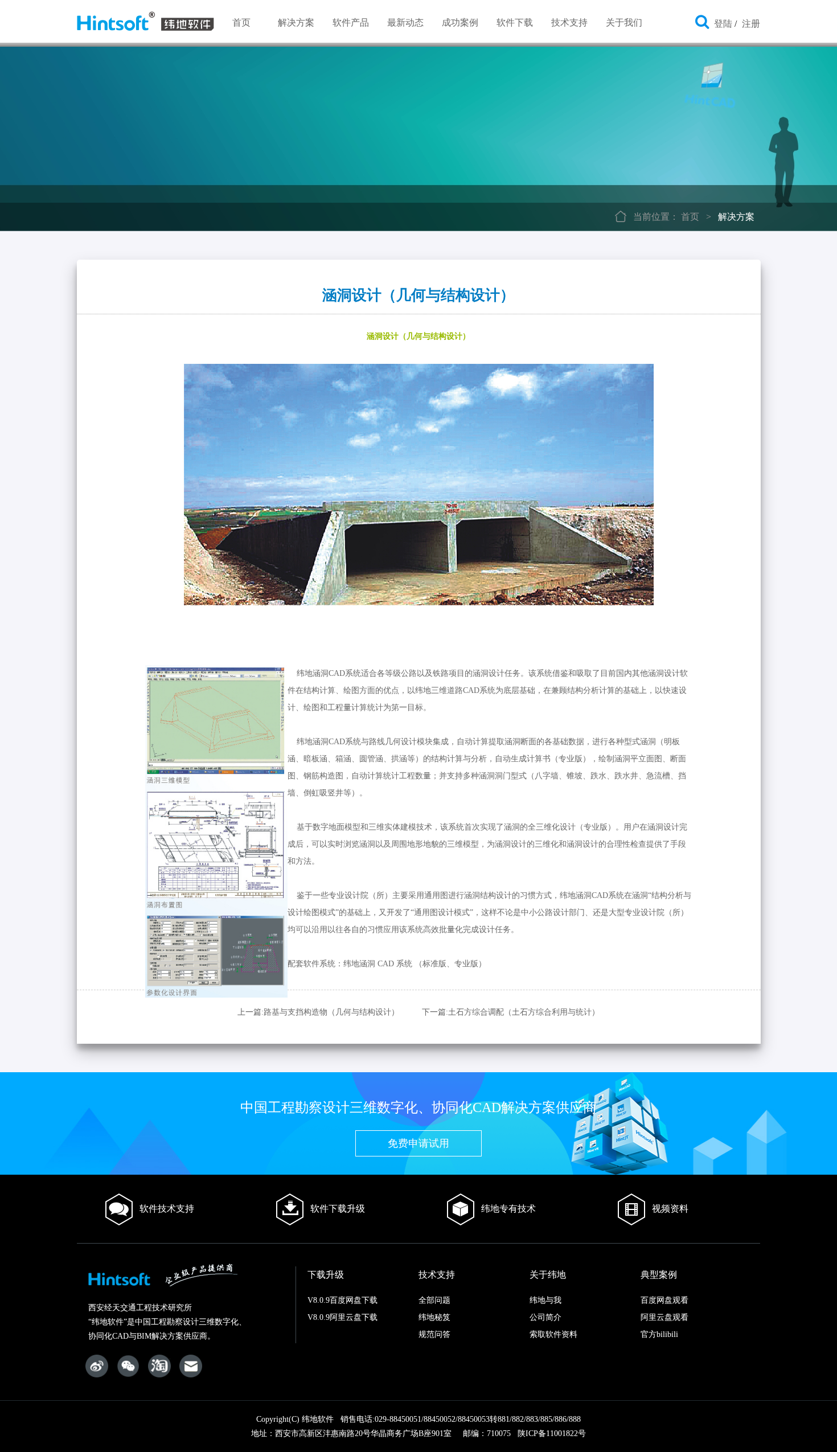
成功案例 (460, 22)
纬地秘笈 (434, 1317)
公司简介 (545, 1317)
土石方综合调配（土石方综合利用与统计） (524, 1012)
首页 (241, 22)
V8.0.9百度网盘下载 (342, 1300)
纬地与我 (545, 1300)
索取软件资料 (553, 1334)
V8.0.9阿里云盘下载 (342, 1317)
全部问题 (434, 1300)
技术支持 (569, 22)
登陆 (723, 23)
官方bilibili (659, 1334)
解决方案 (296, 22)
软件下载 (515, 22)
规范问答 (434, 1334)
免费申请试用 (418, 1143)
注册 (751, 23)
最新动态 (405, 22)
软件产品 (351, 22)
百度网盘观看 (664, 1300)
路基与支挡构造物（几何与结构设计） (331, 1012)
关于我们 (624, 22)
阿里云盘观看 (664, 1317)
